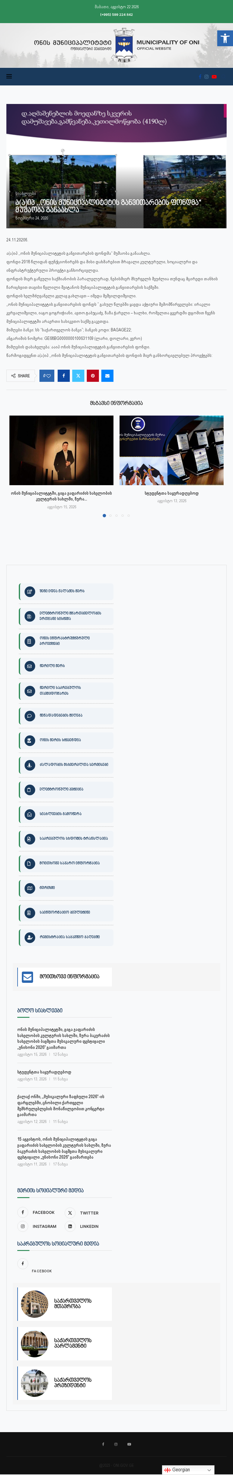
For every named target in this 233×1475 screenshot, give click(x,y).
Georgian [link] (180, 1470)
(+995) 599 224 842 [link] (116, 14)
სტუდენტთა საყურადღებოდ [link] (172, 493)
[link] (225, 38)
